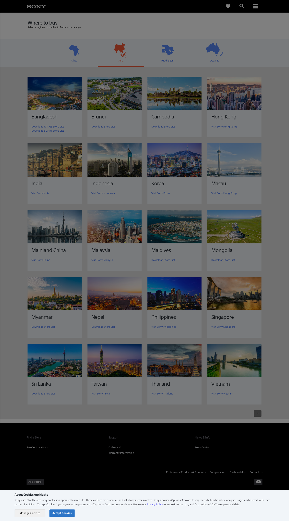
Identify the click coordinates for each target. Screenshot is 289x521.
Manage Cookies (30, 513)
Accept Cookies (62, 513)
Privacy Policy (155, 504)
